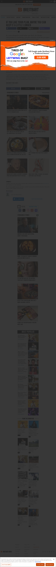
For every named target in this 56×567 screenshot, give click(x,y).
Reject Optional (49, 564)
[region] (28, 562)
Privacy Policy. (38, 561)
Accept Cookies (40, 564)
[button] (28, 283)
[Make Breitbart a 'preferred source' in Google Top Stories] (28, 55)
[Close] (53, 559)
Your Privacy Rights (6, 564)
